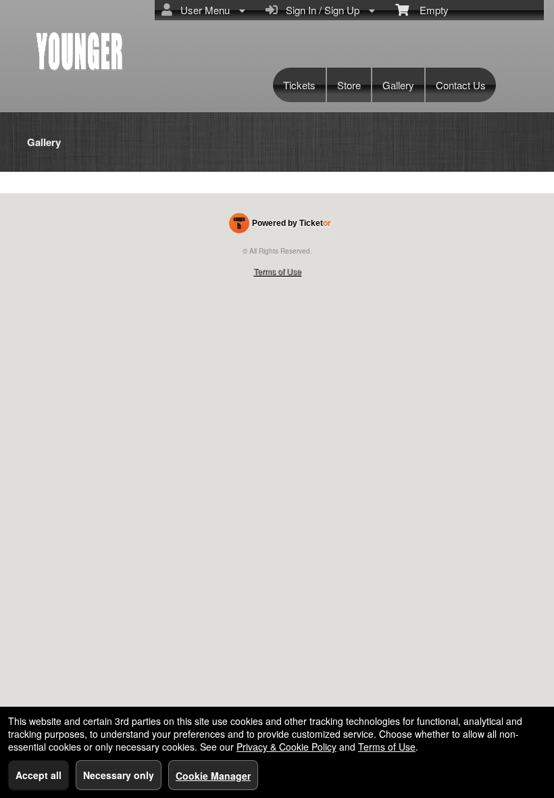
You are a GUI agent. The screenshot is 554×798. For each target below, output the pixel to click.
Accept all (38, 775)
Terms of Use (277, 271)
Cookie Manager (213, 775)
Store (349, 85)
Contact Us (461, 85)
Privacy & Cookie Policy (286, 746)
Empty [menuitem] (429, 10)
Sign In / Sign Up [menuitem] (320, 10)
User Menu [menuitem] (202, 10)
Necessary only (118, 775)
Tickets (299, 85)
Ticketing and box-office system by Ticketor (280, 225)
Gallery (398, 85)
